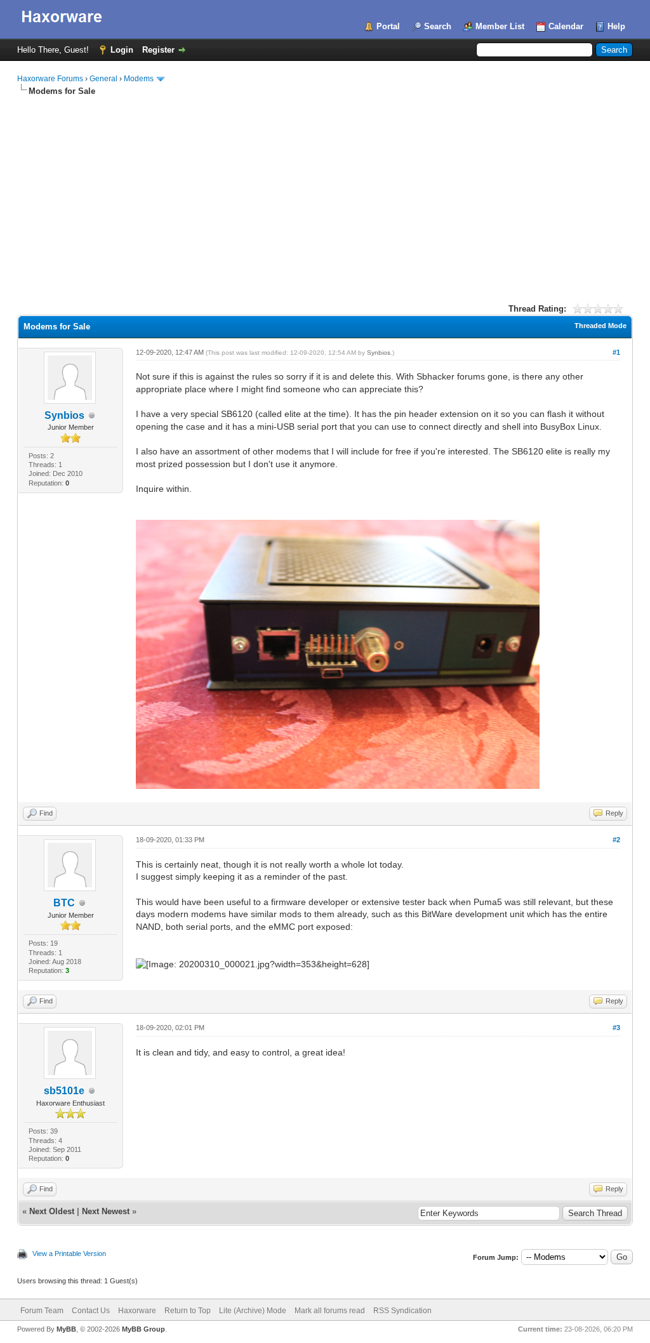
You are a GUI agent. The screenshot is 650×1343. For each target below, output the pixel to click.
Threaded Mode (600, 325)
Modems (139, 78)
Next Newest (105, 1211)
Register (158, 50)
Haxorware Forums (50, 78)
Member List (499, 26)
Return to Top (187, 1310)
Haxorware (137, 1310)
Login (121, 50)
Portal (388, 26)
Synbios (64, 415)
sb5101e (64, 1090)
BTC (64, 902)
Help (616, 26)
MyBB (66, 1329)
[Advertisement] (325, 192)
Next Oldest (51, 1211)
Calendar (565, 26)
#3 (616, 1027)
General (103, 78)
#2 (616, 840)
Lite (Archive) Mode (252, 1310)
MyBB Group (143, 1329)
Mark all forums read (330, 1310)
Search (437, 26)
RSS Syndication (402, 1310)
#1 (616, 352)
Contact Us (91, 1310)
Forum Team (41, 1310)
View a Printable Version (69, 1253)
